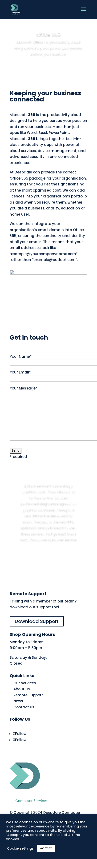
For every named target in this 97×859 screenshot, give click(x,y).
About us (21, 688)
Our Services (24, 683)
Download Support (37, 621)
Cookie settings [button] (20, 848)
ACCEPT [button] (46, 848)
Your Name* (21, 356)
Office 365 (48, 35)
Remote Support (28, 695)
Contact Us (23, 707)
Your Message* (23, 388)
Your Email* (20, 372)
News (18, 700)
